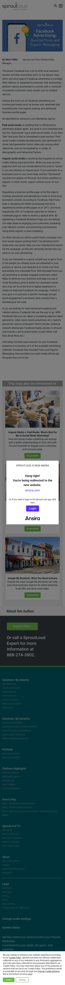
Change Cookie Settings (48, 971)
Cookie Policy (15, 957)
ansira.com (32, 490)
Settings (22, 980)
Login (32, 508)
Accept (8, 980)
